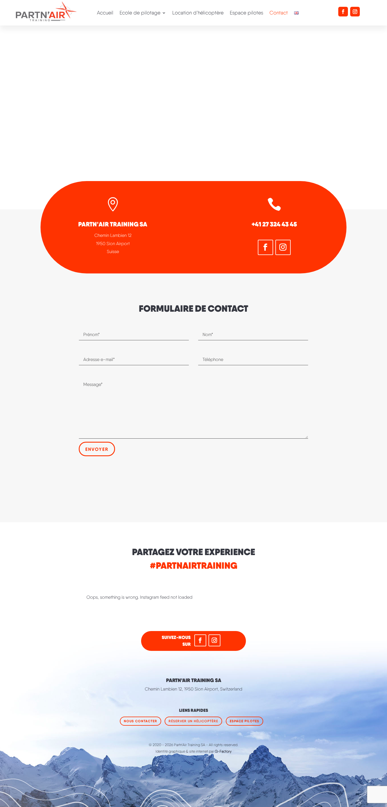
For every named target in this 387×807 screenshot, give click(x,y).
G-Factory (223, 751)
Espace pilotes (246, 13)
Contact (278, 13)
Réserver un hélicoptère (193, 721)
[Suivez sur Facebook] (343, 11)
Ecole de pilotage (140, 13)
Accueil (105, 13)
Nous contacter (140, 721)
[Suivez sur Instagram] (355, 11)
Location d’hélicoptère (198, 13)
